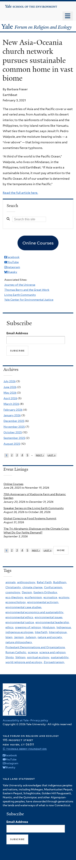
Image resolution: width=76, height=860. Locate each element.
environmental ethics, (19, 617)
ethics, (9, 627)
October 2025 (13, 432)
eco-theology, (14, 597)
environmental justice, (19, 622)
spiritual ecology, (38, 657)
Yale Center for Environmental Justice (28, 299)
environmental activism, (43, 602)
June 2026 (10, 387)
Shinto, (9, 657)
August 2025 (12, 443)
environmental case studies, (23, 607)
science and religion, (52, 652)
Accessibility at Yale (16, 720)
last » (52, 455)
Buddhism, (60, 582)
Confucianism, (53, 587)
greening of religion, (28, 627)
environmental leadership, (52, 622)
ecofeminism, (33, 597)
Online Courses (13, 484)
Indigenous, (64, 627)
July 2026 (10, 381)
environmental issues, (49, 617)
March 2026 (11, 403)
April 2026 (10, 398)
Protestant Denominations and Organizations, (35, 647)
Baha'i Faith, (44, 582)
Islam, (9, 637)
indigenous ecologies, (19, 632)
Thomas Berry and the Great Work (26, 289)
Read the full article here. (20, 193)
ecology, (64, 597)
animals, (10, 582)
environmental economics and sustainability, (34, 612)
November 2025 (14, 426)
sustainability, (60, 657)
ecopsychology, (15, 602)
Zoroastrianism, (54, 662)
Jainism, (19, 637)
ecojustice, (50, 597)
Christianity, (13, 587)
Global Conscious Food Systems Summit (30, 518)
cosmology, (13, 592)
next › (40, 455)
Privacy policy (39, 720)
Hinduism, (49, 627)
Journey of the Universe (19, 284)
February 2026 (13, 409)
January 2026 (12, 415)
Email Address (17, 333)
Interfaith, (41, 632)
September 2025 (14, 437)
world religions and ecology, (24, 662)
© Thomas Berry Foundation (25, 748)
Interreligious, (58, 632)
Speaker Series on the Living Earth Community (34, 508)
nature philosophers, (18, 642)
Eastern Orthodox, (46, 592)
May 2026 (10, 392)
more (61, 550)
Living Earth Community (20, 294)
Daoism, (27, 592)
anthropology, (26, 582)
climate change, (32, 587)
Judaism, (31, 637)
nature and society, (50, 637)
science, (33, 652)
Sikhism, (20, 657)
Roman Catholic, (16, 652)
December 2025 (14, 420)
